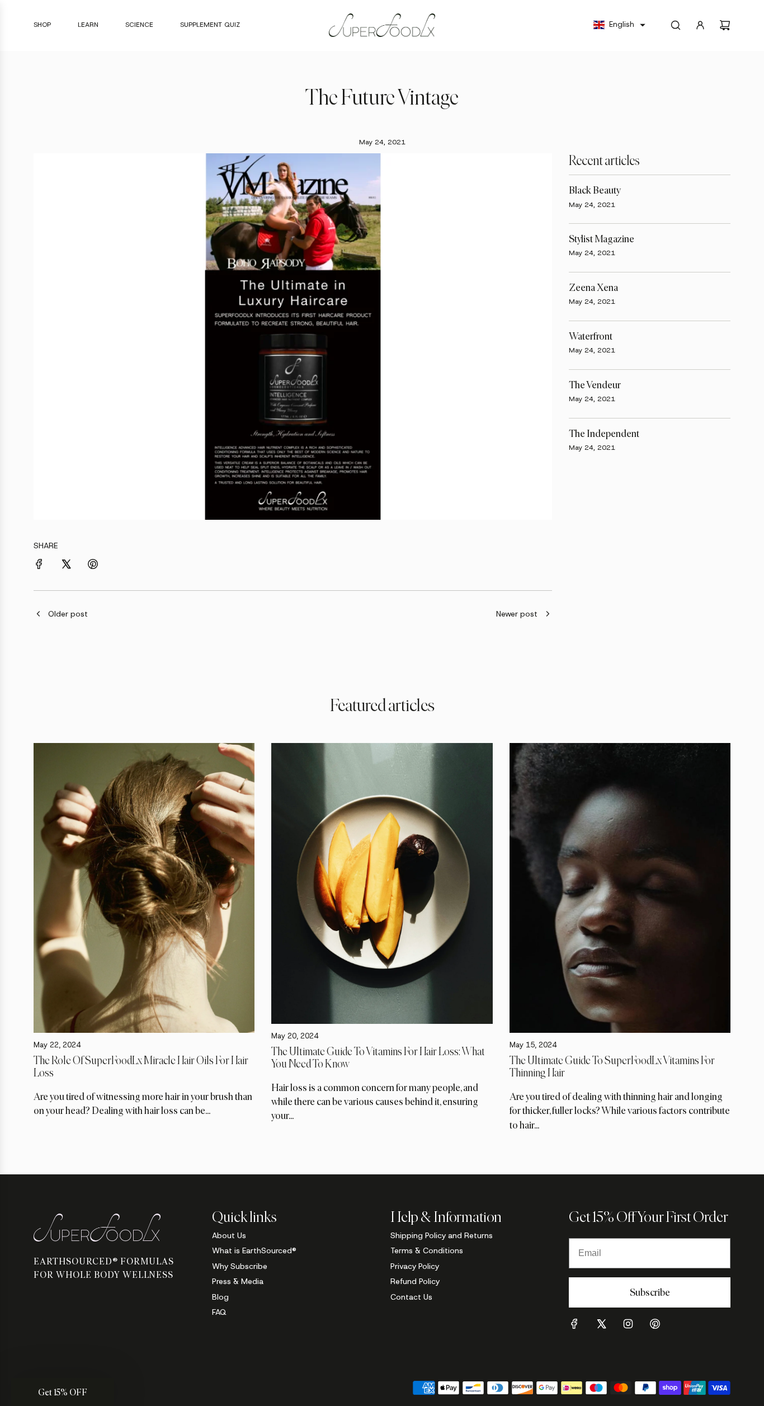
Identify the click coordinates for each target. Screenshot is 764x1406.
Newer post (516, 614)
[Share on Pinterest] (93, 566)
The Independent (604, 433)
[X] (601, 1323)
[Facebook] (574, 1323)
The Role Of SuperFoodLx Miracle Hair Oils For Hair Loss (141, 1066)
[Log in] (700, 25)
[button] (619, 25)
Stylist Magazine (601, 239)
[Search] (675, 25)
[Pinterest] (655, 1323)
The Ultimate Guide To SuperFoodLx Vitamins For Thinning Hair (612, 1066)
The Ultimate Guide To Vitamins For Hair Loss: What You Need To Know (378, 1057)
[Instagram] (628, 1323)
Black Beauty (595, 190)
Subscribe (650, 1292)
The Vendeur (595, 385)
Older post (68, 614)
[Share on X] (66, 566)
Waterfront (590, 336)
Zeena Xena (593, 287)
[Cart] (725, 25)
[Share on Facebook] (39, 566)
